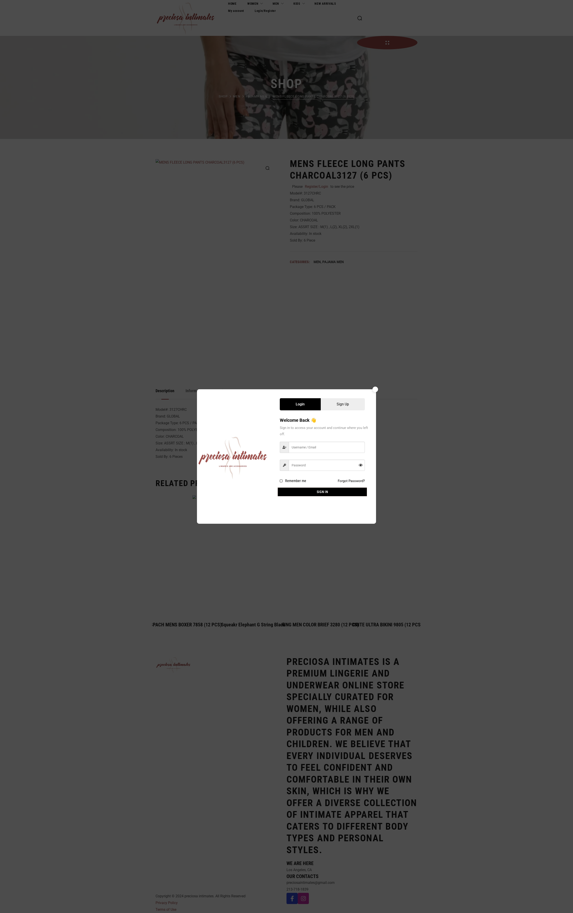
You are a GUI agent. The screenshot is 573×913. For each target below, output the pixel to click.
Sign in (322, 492)
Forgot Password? (351, 481)
